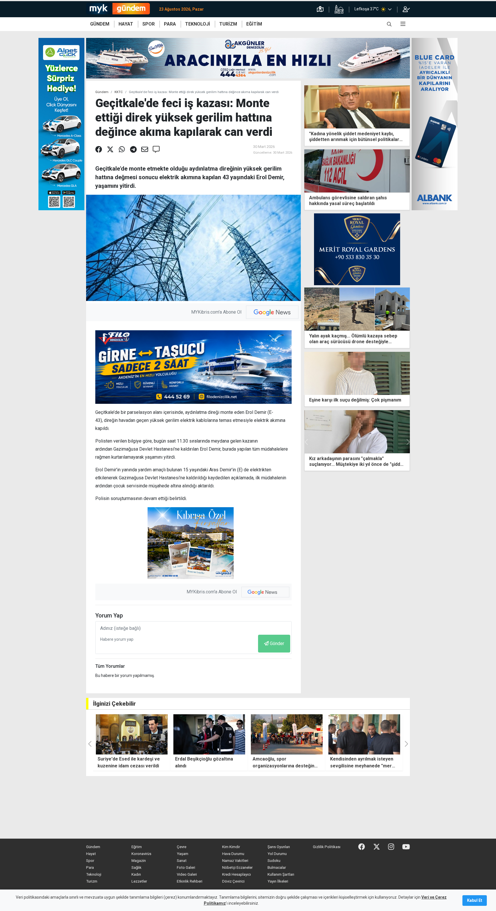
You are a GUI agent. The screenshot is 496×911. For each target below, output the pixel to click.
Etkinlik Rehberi (189, 881)
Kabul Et (474, 900)
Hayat (91, 854)
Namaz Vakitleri (235, 860)
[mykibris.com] (120, 9)
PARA (170, 24)
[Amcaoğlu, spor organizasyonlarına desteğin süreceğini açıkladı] (287, 734)
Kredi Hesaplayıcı (236, 874)
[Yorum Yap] (156, 149)
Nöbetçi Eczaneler (237, 867)
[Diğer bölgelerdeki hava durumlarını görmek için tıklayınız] (390, 9)
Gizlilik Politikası (326, 847)
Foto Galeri (186, 867)
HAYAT (126, 24)
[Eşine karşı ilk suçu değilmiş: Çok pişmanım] (357, 373)
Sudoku (274, 860)
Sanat (182, 860)
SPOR (148, 24)
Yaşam (182, 854)
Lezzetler (139, 881)
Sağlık (136, 867)
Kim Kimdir (231, 847)
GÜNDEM (99, 24)
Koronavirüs (141, 854)
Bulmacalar (277, 867)
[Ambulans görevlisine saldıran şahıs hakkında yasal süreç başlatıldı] (357, 170)
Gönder (277, 643)
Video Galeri (187, 874)
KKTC (119, 92)
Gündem (101, 92)
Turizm (91, 881)
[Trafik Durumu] (320, 9)
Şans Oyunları (279, 847)
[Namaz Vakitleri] (339, 9)
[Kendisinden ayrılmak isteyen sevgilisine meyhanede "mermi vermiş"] (364, 734)
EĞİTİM (254, 24)
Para (90, 867)
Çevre (181, 847)
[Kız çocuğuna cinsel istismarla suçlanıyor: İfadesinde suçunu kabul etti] (357, 431)
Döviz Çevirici (233, 881)
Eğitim (136, 847)
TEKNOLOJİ (197, 24)
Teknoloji (93, 874)
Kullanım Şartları (281, 874)
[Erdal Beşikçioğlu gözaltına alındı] (209, 734)
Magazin (138, 860)
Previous (307, 442)
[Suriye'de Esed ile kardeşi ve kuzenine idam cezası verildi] (131, 734)
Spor (90, 860)
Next (408, 442)
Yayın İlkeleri (278, 881)
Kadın (136, 874)
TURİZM (228, 24)
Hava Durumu (233, 854)
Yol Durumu (277, 854)
